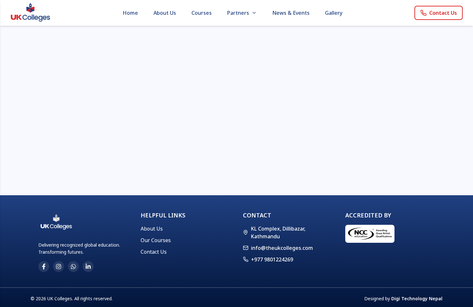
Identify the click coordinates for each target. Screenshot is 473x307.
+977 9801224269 (272, 259)
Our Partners (243, 26)
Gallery (333, 12)
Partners (238, 12)
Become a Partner (249, 38)
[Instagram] (58, 266)
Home (130, 12)
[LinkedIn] (88, 266)
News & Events (291, 12)
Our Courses (156, 240)
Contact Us (443, 12)
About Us (164, 12)
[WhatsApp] (73, 266)
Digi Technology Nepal (416, 298)
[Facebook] (43, 266)
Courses (201, 12)
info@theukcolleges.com (282, 247)
